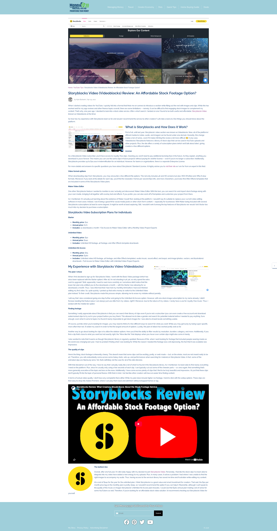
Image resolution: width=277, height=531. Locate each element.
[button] (274, 265)
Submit (158, 513)
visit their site (171, 166)
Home (70, 87)
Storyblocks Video (199, 111)
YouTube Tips (78, 87)
